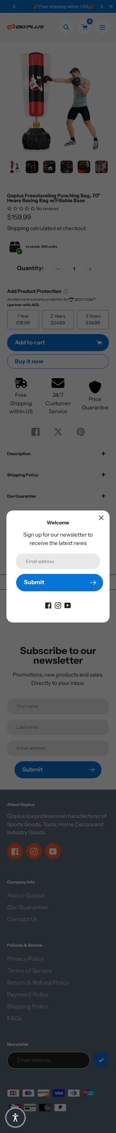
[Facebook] (48, 605)
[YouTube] (67, 605)
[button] (15, 1117)
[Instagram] (58, 605)
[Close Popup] (101, 518)
